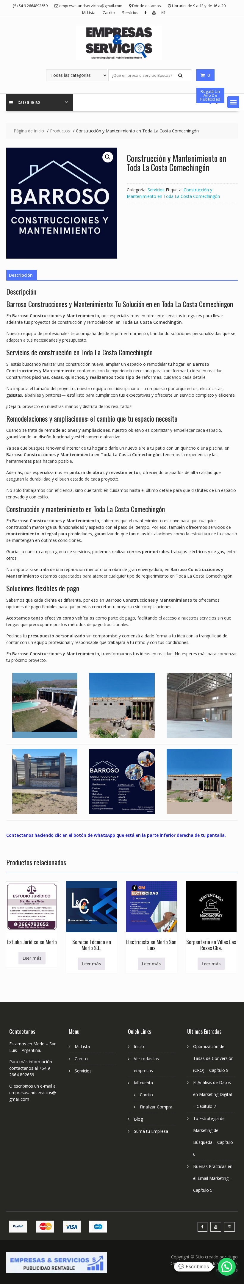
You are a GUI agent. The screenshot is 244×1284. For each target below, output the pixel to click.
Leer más (32, 958)
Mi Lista (89, 12)
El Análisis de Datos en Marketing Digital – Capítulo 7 (212, 1094)
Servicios (130, 12)
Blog (138, 1119)
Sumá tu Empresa (151, 1131)
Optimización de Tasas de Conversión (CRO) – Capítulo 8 (213, 1058)
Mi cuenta (143, 1083)
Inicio (139, 1046)
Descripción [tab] (21, 275)
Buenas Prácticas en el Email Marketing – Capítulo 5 (212, 1178)
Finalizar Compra (156, 1107)
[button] (233, 102)
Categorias (29, 102)
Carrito (109, 12)
